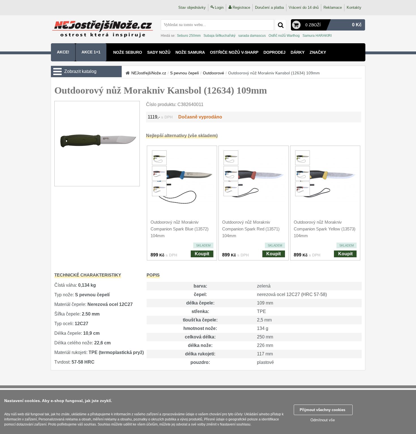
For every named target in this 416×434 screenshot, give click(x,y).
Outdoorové (213, 73)
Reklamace (332, 7)
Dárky (298, 52)
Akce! (63, 52)
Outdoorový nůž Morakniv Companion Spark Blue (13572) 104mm (180, 229)
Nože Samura (190, 52)
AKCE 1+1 (91, 52)
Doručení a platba (269, 7)
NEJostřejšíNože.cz (148, 73)
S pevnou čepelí (184, 73)
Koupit (202, 253)
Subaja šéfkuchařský (219, 36)
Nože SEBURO (127, 52)
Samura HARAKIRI (317, 36)
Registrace (241, 7)
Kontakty (354, 7)
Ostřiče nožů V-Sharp (234, 52)
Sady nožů (158, 52)
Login (219, 7)
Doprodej (274, 52)
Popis (153, 275)
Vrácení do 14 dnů (304, 7)
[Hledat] (280, 25)
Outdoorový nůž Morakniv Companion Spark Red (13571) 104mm (251, 229)
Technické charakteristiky (87, 275)
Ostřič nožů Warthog (284, 36)
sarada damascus (252, 36)
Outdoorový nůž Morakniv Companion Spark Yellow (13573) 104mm (324, 229)
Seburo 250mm (189, 36)
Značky (318, 52)
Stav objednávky (192, 7)
